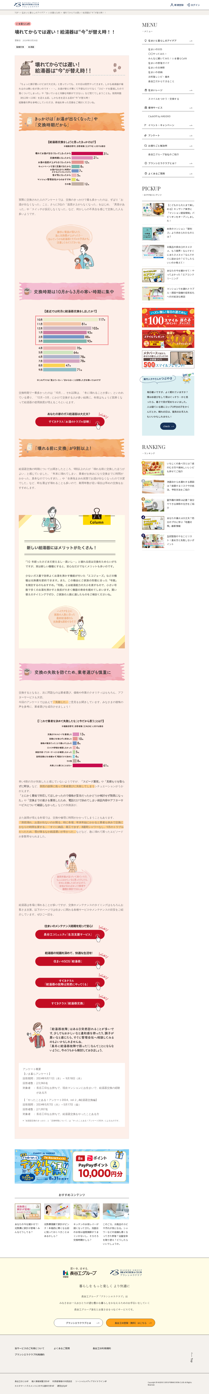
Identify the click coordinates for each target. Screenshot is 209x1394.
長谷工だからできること (161, 81)
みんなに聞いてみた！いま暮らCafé (167, 58)
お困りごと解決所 (157, 145)
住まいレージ (155, 90)
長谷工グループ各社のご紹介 (163, 154)
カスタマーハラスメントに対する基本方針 (33, 1385)
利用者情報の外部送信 (62, 1381)
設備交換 (20, 46)
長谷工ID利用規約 (102, 1348)
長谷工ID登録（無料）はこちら (131, 1323)
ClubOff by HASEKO (159, 116)
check (166, 426)
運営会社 (61, 1385)
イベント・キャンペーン (161, 125)
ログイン (195, 5)
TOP (17, 12)
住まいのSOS (155, 49)
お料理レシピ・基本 (159, 76)
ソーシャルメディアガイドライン (89, 1381)
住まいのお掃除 (156, 67)
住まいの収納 (155, 72)
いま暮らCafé (54, 12)
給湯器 (31, 46)
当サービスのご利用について (29, 1348)
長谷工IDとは (20, 1381)
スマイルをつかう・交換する (163, 98)
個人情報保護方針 (39, 1381)
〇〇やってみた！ (157, 53)
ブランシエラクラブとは (78, 1323)
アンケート (154, 135)
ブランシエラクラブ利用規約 (29, 1354)
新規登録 (179, 5)
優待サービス (155, 107)
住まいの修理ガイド (159, 63)
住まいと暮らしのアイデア (34, 12)
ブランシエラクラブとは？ (162, 163)
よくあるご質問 (156, 173)
